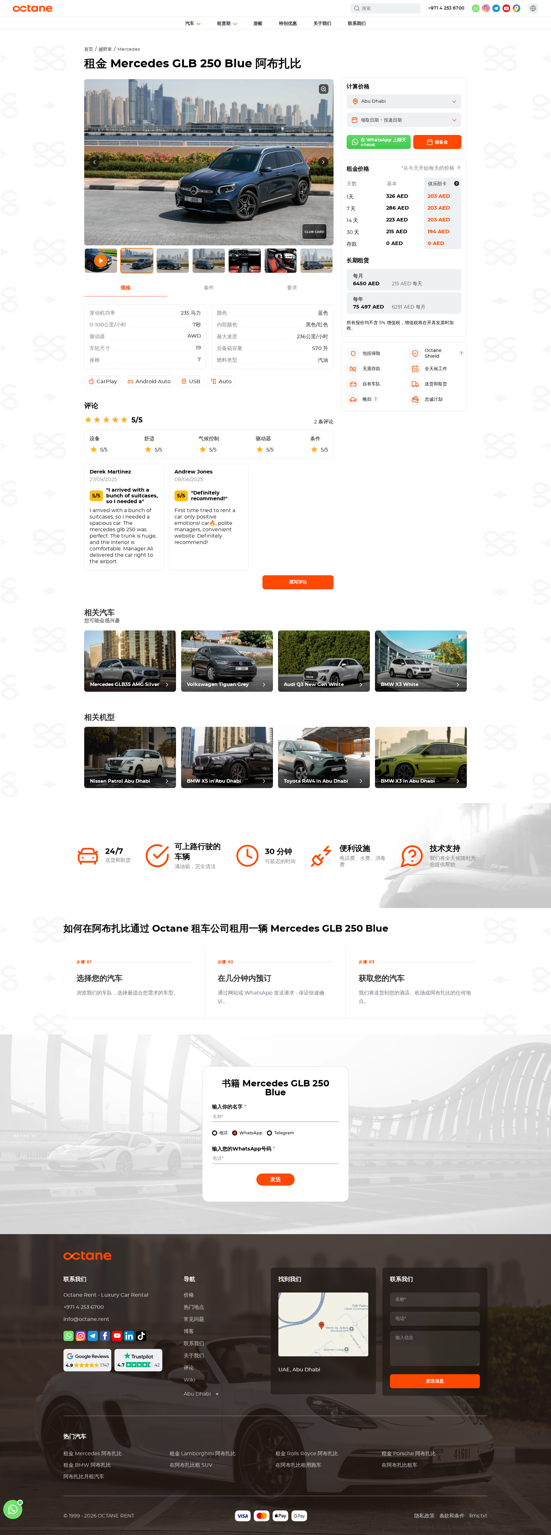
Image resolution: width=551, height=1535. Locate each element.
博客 (189, 1331)
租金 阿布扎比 (92, 1453)
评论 (189, 1367)
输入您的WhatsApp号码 (243, 1148)
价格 (189, 1295)
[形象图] (81, 1336)
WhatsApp (250, 1133)
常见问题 (194, 1319)
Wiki (189, 1379)
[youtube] (506, 8)
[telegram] (496, 8)
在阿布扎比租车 (399, 1465)
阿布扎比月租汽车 (83, 1476)
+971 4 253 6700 (446, 8)
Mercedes (128, 49)
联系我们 (194, 1343)
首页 (88, 49)
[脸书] (105, 1336)
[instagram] (486, 8)
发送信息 (435, 1381)
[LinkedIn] (129, 1336)
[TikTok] (141, 1336)
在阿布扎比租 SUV (191, 1465)
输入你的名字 (229, 1106)
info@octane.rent (86, 1319)
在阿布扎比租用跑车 (298, 1465)
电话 (223, 1133)
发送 (275, 1179)
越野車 (105, 49)
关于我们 (194, 1355)
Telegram (284, 1133)
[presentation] (94, 162)
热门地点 (194, 1307)
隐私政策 (424, 1515)
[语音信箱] (68, 1336)
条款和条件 (452, 1515)
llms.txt (478, 1515)
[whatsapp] (476, 8)
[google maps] (516, 8)
